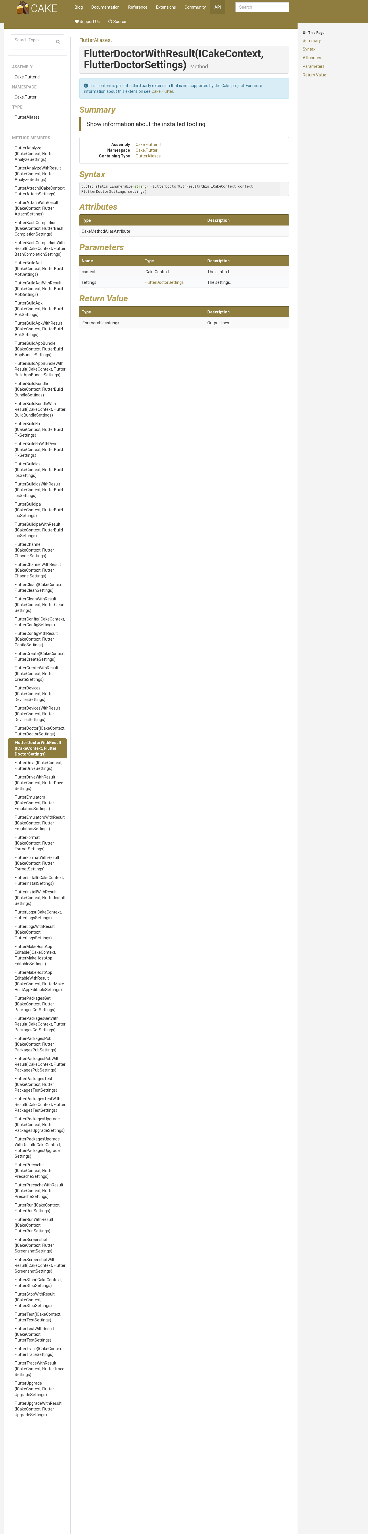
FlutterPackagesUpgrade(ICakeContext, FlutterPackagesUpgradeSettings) (40, 1125)
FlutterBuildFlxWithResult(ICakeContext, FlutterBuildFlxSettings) (39, 450)
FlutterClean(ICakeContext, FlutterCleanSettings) (39, 587)
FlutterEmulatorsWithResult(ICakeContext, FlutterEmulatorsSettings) (40, 823)
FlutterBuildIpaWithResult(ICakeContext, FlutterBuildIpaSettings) (39, 530)
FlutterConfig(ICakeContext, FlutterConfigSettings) (40, 622)
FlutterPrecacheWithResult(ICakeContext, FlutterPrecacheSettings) (39, 1191)
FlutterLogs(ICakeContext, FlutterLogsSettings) (38, 915)
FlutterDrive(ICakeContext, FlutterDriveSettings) (38, 765)
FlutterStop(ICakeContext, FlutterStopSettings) (38, 1282)
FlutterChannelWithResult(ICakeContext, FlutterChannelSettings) (38, 570)
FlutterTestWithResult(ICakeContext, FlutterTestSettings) (34, 1334)
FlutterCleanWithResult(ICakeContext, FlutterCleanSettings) (39, 605)
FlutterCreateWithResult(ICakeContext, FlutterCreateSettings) (36, 674)
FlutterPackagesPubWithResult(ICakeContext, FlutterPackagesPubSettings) (40, 1064)
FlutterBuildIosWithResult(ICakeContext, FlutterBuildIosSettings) (39, 490)
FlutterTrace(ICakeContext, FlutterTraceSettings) (39, 1351)
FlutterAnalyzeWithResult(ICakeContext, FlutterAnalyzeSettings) (38, 174)
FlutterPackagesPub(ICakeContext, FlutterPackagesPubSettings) (35, 1044)
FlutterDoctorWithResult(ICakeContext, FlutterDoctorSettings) (38, 748)
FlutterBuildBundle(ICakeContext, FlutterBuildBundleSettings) (39, 389)
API (217, 7)
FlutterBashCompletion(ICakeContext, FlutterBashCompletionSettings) (39, 228)
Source (119, 21)
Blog (79, 7)
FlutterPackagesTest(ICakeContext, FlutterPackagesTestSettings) (36, 1084)
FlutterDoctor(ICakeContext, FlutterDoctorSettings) (40, 731)
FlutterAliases (27, 117)
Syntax (309, 49)
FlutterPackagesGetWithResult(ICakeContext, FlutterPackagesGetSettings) (40, 1024)
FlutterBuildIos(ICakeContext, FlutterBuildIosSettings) (39, 470)
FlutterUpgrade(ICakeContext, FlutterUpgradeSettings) (34, 1389)
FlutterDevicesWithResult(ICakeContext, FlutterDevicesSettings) (37, 714)
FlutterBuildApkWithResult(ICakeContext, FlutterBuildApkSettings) (39, 329)
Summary (312, 40)
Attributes (312, 57)
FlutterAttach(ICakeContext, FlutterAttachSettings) (40, 191)
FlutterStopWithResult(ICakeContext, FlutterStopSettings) (35, 1300)
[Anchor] (120, 109)
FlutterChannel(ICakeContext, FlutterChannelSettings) (34, 550)
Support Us (89, 21)
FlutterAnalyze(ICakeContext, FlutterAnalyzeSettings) (34, 154)
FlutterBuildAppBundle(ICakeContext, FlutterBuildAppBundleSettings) (39, 349)
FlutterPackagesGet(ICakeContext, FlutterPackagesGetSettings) (35, 1004)
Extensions (166, 7)
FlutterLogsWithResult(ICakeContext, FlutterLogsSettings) (35, 932)
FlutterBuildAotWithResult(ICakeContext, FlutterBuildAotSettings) (39, 289)
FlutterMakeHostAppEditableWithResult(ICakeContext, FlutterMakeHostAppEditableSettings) (39, 981)
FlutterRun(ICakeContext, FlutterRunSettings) (37, 1208)
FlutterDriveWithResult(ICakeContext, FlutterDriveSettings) (39, 783)
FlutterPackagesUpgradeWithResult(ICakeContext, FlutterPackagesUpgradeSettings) (38, 1148)
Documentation (105, 7)
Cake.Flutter (26, 97)
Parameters (314, 66)
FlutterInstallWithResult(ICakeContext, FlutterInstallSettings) (40, 898)
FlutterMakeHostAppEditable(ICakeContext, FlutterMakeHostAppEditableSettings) (35, 955)
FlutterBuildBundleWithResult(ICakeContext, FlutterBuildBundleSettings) (40, 409)
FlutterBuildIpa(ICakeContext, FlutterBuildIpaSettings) (39, 510)
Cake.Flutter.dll (28, 77)
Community (195, 7)
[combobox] (262, 7)
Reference (137, 7)
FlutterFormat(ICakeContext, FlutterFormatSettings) (34, 843)
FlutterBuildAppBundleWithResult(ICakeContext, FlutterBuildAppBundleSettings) (40, 369)
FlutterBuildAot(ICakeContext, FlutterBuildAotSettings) (39, 269)
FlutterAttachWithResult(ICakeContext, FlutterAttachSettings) (36, 208)
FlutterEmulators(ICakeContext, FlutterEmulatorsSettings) (34, 803)
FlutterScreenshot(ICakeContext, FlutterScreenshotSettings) (34, 1245)
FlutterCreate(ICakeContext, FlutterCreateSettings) (40, 656)
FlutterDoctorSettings (164, 282)
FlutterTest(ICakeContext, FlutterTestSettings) (38, 1317)
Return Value (314, 75)
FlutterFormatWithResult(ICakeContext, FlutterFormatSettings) (37, 863)
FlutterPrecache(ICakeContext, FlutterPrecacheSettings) (34, 1171)
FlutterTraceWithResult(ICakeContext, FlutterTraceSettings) (39, 1369)
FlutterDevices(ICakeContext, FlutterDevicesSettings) (34, 694)
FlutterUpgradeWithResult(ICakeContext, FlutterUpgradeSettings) (38, 1409)
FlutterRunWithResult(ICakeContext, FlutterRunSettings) (34, 1225)
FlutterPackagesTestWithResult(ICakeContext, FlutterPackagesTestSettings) (40, 1104)
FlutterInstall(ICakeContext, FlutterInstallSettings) (39, 880)
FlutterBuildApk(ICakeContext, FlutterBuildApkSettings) (39, 309)
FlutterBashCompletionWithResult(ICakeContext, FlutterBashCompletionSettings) (40, 248)
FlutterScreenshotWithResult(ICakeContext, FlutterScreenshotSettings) (40, 1265)
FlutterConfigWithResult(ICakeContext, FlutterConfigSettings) (36, 639)
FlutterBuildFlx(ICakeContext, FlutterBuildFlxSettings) (39, 429)
